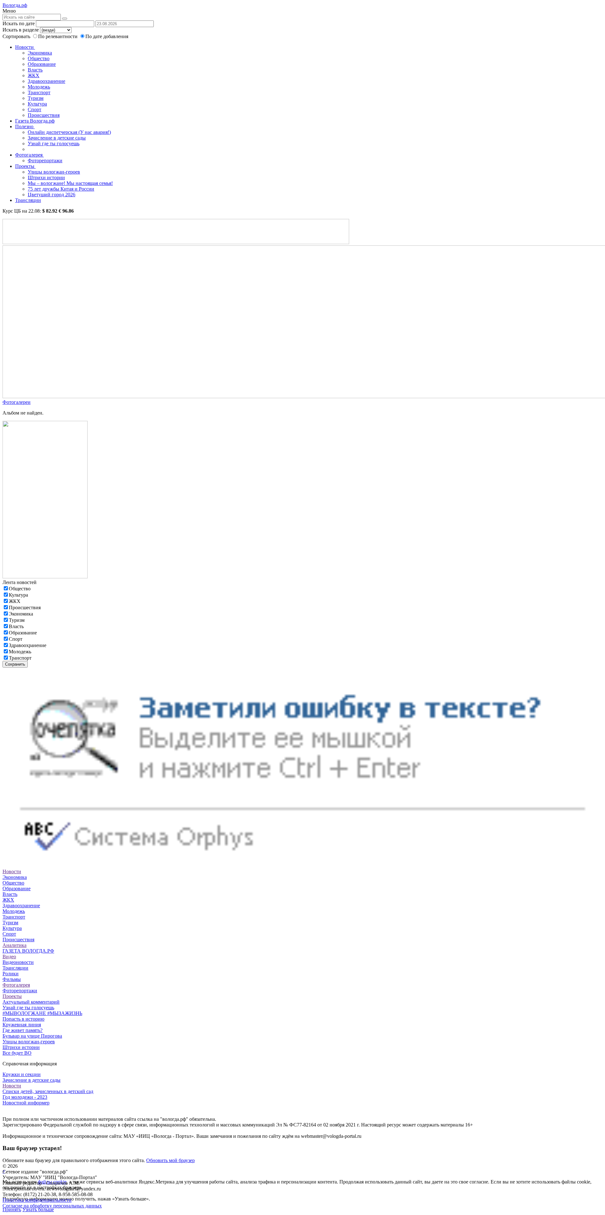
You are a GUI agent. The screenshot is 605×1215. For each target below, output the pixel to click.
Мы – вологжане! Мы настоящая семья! (70, 183)
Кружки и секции (22, 1074)
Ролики (11, 973)
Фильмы (12, 979)
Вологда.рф (15, 5)
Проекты (25, 166)
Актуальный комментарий (31, 1002)
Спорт (34, 109)
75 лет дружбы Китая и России (61, 189)
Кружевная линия (22, 1024)
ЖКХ (33, 75)
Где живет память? (23, 1030)
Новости (25, 47)
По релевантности (58, 36)
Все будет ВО (17, 1053)
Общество (38, 58)
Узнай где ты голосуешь (53, 143)
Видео (9, 956)
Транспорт (39, 92)
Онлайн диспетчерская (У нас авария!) (69, 132)
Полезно (25, 126)
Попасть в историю (23, 1019)
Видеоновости (18, 962)
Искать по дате (19, 23)
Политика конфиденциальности (37, 1200)
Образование (42, 64)
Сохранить (15, 664)
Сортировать (16, 36)
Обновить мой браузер (170, 1160)
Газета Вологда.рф (35, 120)
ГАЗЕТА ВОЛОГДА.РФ (28, 951)
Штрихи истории (46, 177)
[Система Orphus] (302, 865)
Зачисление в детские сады (57, 137)
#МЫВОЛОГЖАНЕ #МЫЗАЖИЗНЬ (42, 1013)
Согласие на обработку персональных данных (52, 1205)
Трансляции (28, 200)
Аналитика (14, 945)
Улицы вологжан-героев (54, 172)
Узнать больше (38, 1209)
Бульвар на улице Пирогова (32, 1036)
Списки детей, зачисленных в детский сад (48, 1091)
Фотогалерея (29, 155)
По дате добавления (106, 36)
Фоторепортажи (45, 160)
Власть (35, 69)
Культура (37, 103)
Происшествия (44, 115)
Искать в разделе (21, 29)
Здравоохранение (46, 81)
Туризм (35, 98)
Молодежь (39, 86)
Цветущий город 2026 (51, 194)
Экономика (40, 52)
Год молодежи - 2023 (25, 1097)
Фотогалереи (17, 402)
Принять (12, 1209)
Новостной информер (26, 1102)
